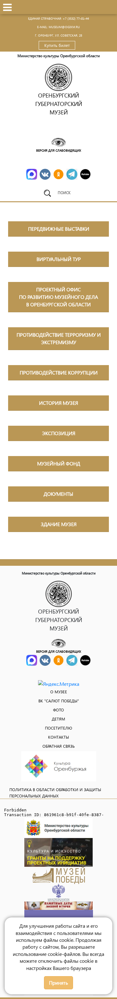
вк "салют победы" (58, 700)
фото (58, 709)
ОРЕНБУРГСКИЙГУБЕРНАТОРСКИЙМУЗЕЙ (58, 103)
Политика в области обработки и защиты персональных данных (55, 792)
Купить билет (57, 45)
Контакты (58, 737)
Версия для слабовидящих (58, 150)
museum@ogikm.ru (64, 27)
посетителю (58, 727)
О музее (58, 691)
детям (58, 718)
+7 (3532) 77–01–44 (76, 18)
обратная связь (58, 746)
